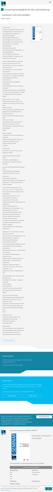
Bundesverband (36, 481)
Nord (11, 474)
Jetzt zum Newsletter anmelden (31, 467)
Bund (11, 472)
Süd (11, 478)
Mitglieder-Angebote (15, 483)
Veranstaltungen (14, 470)
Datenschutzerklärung (5, 490)
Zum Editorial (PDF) (8, 340)
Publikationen (13, 481)
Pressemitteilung (36, 472)
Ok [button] (48, 488)
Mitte (11, 476)
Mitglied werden (33, 395)
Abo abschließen (12, 395)
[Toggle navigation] (50, 2)
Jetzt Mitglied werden (44, 416)
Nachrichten (35, 470)
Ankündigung (35, 474)
